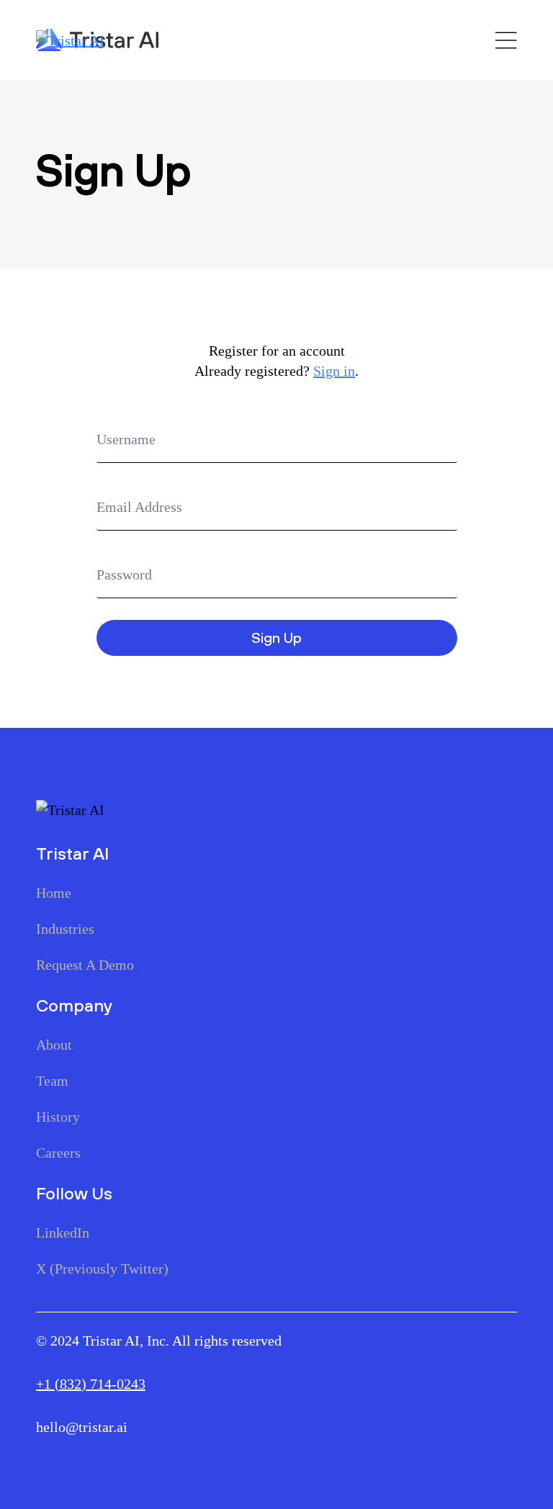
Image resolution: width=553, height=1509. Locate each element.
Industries (65, 929)
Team (52, 1080)
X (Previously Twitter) (102, 1268)
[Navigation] (506, 40)
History (58, 1116)
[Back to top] (36, 1473)
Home (53, 893)
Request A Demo (85, 965)
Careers (58, 1152)
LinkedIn (62, 1232)
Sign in (334, 371)
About (54, 1044)
